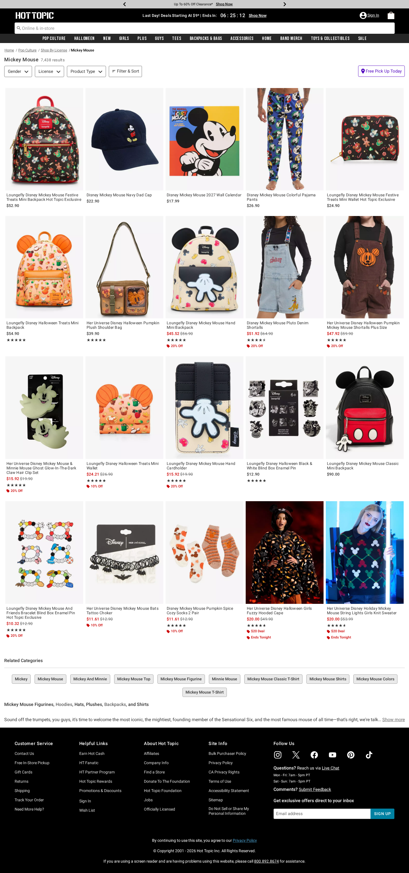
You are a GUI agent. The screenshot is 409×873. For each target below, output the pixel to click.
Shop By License (54, 50)
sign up (382, 813)
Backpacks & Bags (206, 38)
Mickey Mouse (50, 679)
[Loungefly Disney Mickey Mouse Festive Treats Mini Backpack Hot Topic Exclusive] (44, 139)
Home (267, 38)
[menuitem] (391, 15)
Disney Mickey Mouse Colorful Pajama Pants (281, 197)
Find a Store (154, 772)
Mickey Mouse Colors (375, 679)
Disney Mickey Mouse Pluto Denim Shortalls (277, 325)
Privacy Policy (221, 762)
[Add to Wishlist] (78, 94)
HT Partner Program (97, 772)
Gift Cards (23, 772)
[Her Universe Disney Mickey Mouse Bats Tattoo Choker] (124, 552)
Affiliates (151, 753)
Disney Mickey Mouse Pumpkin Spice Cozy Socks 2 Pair (200, 610)
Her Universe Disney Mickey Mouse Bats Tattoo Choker (123, 610)
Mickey (21, 679)
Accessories (242, 38)
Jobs (148, 800)
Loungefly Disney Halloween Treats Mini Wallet (123, 465)
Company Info (156, 762)
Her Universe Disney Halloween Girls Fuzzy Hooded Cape (279, 610)
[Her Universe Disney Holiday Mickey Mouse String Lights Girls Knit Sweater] (365, 552)
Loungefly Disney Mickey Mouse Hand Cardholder (201, 465)
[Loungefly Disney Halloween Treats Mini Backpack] (44, 267)
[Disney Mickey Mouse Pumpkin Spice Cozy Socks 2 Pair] (204, 552)
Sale (362, 38)
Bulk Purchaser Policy (227, 753)
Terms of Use (220, 781)
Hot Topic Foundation (163, 790)
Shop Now (224, 4)
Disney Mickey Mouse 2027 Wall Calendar (204, 195)
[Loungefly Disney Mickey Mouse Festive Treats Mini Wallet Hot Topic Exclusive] (365, 139)
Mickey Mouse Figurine (181, 679)
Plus (141, 38)
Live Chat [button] (330, 768)
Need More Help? (29, 809)
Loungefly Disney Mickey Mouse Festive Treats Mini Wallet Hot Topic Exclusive (363, 197)
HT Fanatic (88, 762)
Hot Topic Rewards (95, 781)
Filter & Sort (128, 71)
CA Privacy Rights (224, 772)
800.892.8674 (266, 861)
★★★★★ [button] (16, 340)
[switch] (381, 71)
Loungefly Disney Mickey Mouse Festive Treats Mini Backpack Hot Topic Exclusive (43, 197)
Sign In (85, 801)
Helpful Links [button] (93, 743)
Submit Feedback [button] (315, 789)
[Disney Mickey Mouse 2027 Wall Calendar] (204, 139)
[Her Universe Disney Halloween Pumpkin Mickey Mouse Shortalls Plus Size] (365, 267)
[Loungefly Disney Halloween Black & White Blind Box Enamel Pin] (285, 407)
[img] (278, 755)
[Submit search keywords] (19, 27)
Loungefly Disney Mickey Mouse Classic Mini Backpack (363, 465)
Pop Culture (54, 38)
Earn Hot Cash (92, 753)
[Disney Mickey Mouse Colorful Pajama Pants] (285, 139)
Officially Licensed (159, 809)
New (106, 38)
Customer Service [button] (34, 743)
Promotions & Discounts (100, 790)
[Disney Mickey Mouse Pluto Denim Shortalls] (285, 267)
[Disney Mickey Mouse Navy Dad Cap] (124, 139)
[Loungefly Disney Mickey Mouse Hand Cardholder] (204, 407)
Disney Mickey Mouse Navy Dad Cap (119, 195)
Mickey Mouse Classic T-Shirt (273, 679)
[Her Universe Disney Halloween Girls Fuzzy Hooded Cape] (285, 552)
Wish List (87, 810)
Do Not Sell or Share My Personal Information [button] (229, 811)
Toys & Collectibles (330, 38)
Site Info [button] (218, 743)
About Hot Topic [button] (161, 743)
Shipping (22, 790)
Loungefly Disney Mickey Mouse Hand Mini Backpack (201, 325)
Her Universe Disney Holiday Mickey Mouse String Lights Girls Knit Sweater (362, 610)
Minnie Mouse (224, 679)
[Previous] (124, 4)
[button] (370, 15)
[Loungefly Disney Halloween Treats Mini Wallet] (124, 407)
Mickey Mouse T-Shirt (205, 692)
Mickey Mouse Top (133, 679)
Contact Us (24, 753)
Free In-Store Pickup (32, 762)
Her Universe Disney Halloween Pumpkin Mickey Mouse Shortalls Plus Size (363, 325)
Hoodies (64, 704)
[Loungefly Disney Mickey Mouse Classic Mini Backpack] (365, 407)
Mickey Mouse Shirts (327, 679)
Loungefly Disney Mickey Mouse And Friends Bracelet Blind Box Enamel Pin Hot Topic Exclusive (40, 613)
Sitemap (216, 800)
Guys (159, 38)
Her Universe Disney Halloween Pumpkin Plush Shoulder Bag (123, 325)
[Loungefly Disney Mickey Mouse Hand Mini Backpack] (204, 267)
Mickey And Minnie (90, 679)
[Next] (285, 4)
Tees (176, 38)
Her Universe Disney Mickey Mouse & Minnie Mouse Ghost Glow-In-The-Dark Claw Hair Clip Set (41, 468)
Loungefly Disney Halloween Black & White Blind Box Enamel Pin (279, 465)
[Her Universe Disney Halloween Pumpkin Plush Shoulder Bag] (124, 267)
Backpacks (115, 704)
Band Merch (291, 38)
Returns (21, 781)
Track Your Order (29, 800)
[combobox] (205, 28)
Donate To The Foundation (167, 781)
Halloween (84, 38)
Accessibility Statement (229, 790)
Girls (124, 38)
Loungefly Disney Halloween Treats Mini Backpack (42, 325)
